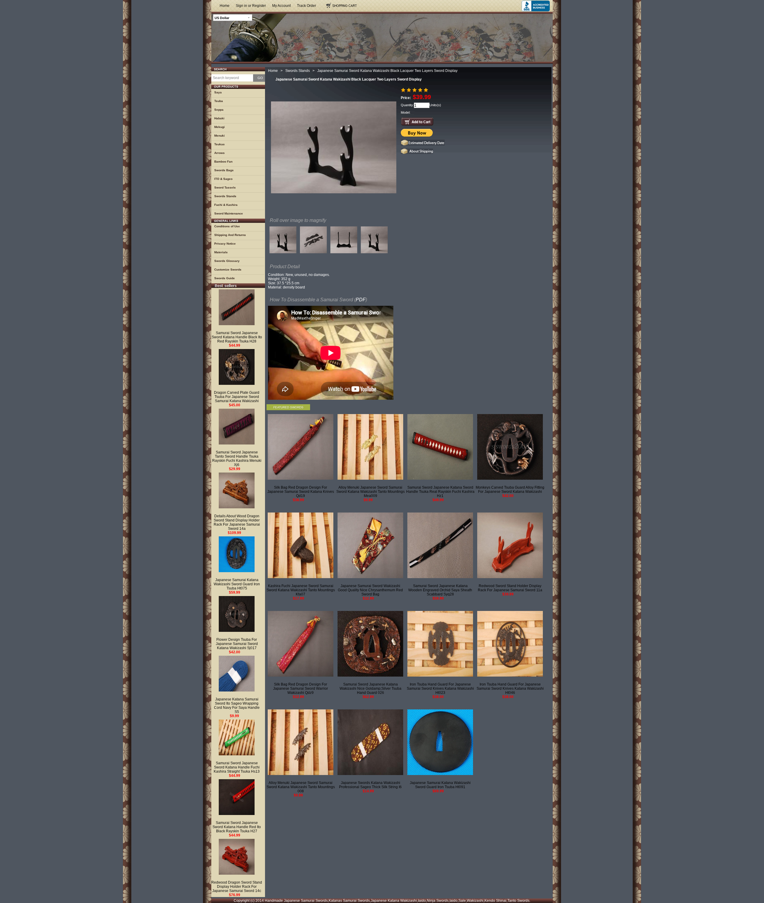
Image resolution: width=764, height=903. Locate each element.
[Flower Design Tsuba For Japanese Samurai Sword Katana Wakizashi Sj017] (236, 614)
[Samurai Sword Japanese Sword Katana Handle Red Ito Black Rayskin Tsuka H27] (236, 797)
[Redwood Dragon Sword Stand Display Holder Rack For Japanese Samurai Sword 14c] (236, 856)
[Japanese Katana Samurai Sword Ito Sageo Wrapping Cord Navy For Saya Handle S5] (236, 673)
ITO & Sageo (223, 178)
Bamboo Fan (223, 161)
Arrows (219, 153)
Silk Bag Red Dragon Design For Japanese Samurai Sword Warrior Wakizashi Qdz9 (300, 688)
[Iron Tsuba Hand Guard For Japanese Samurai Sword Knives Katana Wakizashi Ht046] (510, 643)
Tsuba (218, 101)
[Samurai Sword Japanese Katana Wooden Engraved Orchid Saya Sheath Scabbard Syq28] (440, 545)
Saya (218, 92)
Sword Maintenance (228, 213)
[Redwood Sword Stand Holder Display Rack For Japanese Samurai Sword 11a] (510, 545)
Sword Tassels (225, 187)
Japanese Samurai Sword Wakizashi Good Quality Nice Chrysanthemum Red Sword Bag (370, 590)
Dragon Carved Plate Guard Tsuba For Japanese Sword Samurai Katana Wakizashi (236, 396)
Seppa (219, 109)
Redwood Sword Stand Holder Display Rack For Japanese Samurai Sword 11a (510, 588)
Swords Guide (224, 278)
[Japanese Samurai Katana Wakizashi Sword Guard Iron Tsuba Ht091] (440, 742)
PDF (361, 299)
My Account (281, 6)
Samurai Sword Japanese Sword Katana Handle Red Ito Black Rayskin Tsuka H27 (236, 827)
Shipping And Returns (230, 235)
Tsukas (219, 144)
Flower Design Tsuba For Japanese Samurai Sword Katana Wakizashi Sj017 (237, 643)
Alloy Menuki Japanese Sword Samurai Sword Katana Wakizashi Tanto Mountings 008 (301, 787)
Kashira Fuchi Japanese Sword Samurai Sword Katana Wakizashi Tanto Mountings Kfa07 (301, 590)
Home (224, 6)
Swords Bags (224, 170)
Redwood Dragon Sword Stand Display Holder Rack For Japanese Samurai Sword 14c (236, 886)
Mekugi (219, 127)
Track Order (306, 6)
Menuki (219, 135)
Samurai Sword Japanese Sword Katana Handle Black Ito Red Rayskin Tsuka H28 (237, 337)
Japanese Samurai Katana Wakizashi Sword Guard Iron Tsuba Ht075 (237, 584)
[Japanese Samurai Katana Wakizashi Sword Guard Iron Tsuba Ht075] (236, 554)
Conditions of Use (227, 226)
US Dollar (222, 18)
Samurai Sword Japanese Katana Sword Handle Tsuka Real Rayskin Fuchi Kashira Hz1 (440, 491)
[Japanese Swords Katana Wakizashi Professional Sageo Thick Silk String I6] (370, 742)
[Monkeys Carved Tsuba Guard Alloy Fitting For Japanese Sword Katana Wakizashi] (510, 447)
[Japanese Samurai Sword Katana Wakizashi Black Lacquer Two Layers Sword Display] (283, 241)
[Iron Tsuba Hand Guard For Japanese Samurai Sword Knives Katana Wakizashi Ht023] (440, 643)
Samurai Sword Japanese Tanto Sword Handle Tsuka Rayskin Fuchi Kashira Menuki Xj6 (236, 458)
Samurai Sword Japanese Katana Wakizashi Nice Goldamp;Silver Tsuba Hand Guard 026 (370, 688)
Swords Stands (225, 196)
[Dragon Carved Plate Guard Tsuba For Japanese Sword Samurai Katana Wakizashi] (236, 367)
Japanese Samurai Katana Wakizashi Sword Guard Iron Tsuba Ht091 (440, 785)
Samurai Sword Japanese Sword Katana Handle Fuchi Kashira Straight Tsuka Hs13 (237, 767)
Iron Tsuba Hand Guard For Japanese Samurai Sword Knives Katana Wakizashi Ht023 (440, 688)
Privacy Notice (225, 243)
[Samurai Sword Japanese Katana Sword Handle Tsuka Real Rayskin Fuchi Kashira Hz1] (440, 447)
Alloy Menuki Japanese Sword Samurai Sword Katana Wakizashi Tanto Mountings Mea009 (370, 491)
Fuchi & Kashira (226, 204)
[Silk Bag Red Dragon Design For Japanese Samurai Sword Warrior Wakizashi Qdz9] (300, 643)
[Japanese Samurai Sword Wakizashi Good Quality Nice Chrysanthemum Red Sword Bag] (370, 545)
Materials (221, 252)
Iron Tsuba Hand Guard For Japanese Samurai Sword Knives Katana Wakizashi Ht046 (510, 688)
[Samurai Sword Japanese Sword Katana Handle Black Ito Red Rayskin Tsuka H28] (236, 307)
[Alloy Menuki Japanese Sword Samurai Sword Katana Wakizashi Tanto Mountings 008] (300, 742)
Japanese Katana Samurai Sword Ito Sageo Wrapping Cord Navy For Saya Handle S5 (237, 705)
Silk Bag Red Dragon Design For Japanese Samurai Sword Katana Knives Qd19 (300, 491)
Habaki (219, 118)
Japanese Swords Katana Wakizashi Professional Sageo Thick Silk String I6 (370, 785)
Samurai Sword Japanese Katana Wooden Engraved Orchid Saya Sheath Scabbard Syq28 (440, 590)
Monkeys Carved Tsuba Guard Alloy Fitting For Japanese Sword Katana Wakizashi (510, 489)
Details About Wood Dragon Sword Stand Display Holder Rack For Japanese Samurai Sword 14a (237, 522)
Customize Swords (227, 269)
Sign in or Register (251, 6)
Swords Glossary (227, 261)
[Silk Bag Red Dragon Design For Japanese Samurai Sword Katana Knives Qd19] (300, 447)
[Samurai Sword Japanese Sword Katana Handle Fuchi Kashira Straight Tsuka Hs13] (236, 737)
